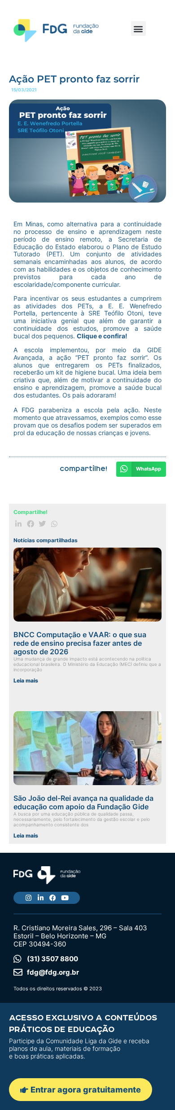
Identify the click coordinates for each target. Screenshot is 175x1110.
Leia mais (25, 680)
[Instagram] (28, 898)
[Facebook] (53, 898)
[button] (138, 28)
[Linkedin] (41, 898)
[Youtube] (65, 898)
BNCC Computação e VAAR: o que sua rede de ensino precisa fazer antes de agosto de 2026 (79, 643)
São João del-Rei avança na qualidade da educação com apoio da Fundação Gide (83, 802)
